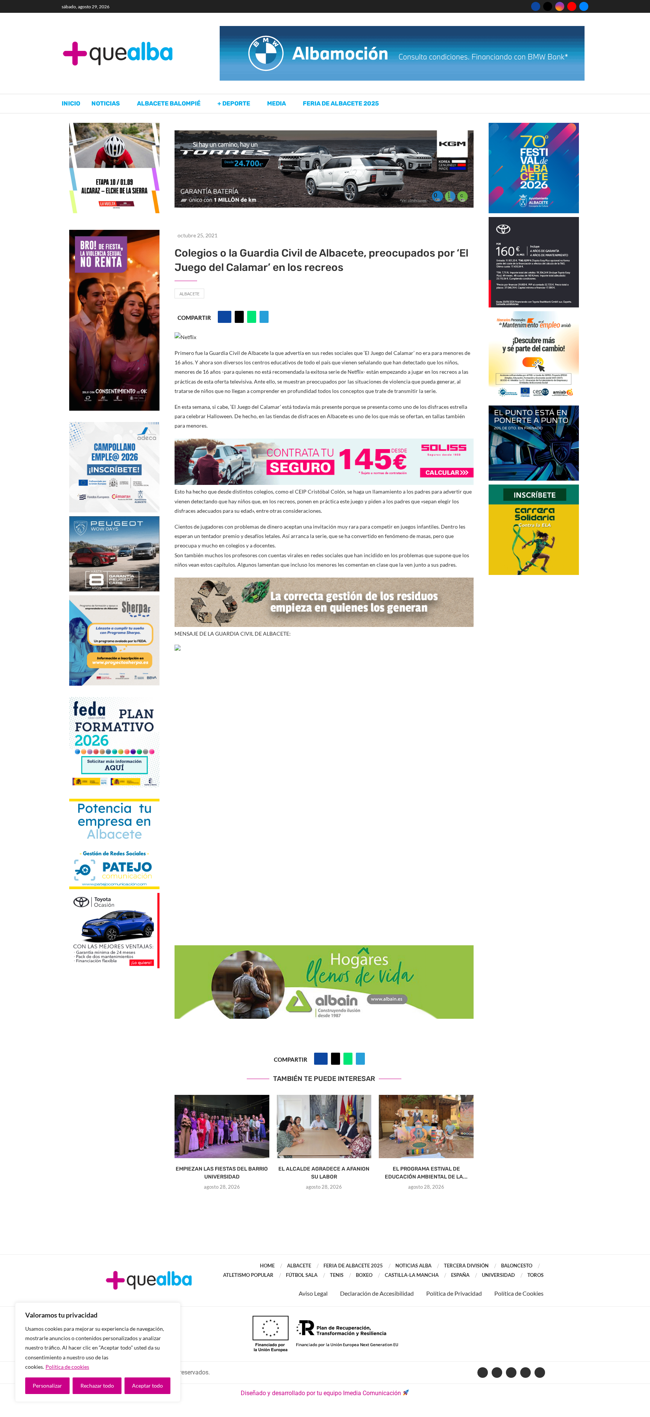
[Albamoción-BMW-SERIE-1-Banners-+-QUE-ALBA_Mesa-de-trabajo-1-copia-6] (402, 29)
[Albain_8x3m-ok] (324, 950)
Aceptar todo (147, 1385)
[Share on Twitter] (239, 317)
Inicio (71, 103)
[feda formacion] (114, 700)
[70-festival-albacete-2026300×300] (534, 126)
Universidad (498, 1275)
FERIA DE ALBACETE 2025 (353, 1266)
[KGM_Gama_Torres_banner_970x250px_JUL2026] (324, 134)
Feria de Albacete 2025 (341, 103)
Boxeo (364, 1275)
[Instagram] (559, 6)
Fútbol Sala (301, 1275)
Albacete (189, 293)
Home (267, 1266)
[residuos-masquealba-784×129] (324, 582)
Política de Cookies (519, 1293)
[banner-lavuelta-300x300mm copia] (114, 126)
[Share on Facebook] (224, 317)
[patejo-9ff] (114, 802)
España (460, 1275)
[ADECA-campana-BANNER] (114, 425)
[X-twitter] (497, 1372)
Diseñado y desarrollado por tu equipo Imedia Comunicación (321, 1393)
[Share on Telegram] (264, 317)
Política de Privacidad (454, 1293)
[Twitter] (547, 6)
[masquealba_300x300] (114, 598)
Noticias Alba (413, 1266)
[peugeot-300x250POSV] (534, 409)
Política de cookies (67, 1366)
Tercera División (466, 1266)
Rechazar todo (97, 1385)
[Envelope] (540, 1372)
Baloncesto (516, 1266)
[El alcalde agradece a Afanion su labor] (324, 1126)
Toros (535, 1275)
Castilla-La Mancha (412, 1275)
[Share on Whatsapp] (251, 317)
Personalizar (47, 1385)
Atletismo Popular (248, 1275)
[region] (98, 1352)
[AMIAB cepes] (534, 314)
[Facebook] (535, 6)
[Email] (583, 6)
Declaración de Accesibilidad (377, 1293)
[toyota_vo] (114, 898)
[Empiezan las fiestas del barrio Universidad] (222, 1126)
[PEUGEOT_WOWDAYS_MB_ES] (114, 519)
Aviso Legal (313, 1293)
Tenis (336, 1275)
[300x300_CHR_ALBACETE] (534, 220)
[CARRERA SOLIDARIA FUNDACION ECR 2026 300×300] (534, 488)
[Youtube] (571, 6)
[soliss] (324, 443)
